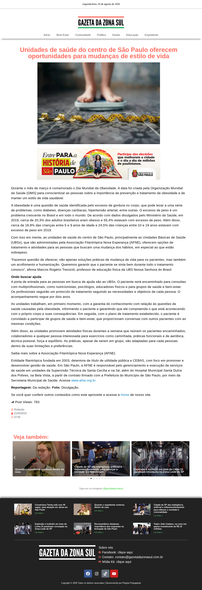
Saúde (116, 35)
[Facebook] (88, 574)
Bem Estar (62, 35)
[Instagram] (97, 574)
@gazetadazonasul (113, 488)
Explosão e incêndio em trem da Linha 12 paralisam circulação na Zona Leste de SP (159, 470)
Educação (132, 35)
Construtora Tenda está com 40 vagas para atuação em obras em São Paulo (51, 507)
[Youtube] (114, 574)
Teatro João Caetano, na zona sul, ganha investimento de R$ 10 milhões (170, 526)
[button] (15, 458)
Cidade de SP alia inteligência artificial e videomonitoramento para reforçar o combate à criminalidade (98, 469)
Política (101, 35)
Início (47, 35)
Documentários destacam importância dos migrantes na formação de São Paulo (109, 526)
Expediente (151, 35)
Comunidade (83, 35)
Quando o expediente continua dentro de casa (39, 470)
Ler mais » (39, 513)
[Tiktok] (105, 574)
